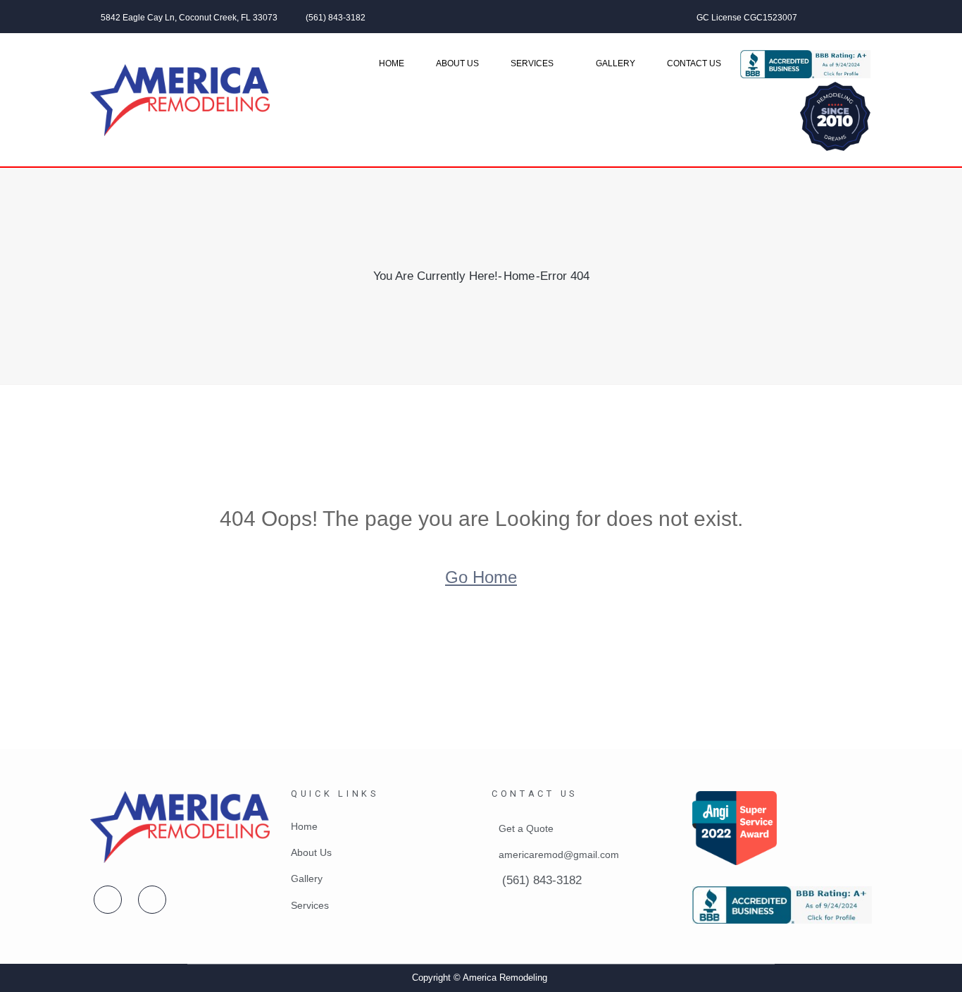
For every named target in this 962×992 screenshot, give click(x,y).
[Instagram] (867, 16)
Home (391, 63)
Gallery (615, 63)
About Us (457, 63)
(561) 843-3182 (336, 18)
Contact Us (694, 63)
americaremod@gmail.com (559, 854)
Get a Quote (526, 828)
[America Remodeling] (180, 100)
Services (532, 63)
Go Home (481, 577)
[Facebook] (829, 16)
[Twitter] (848, 16)
